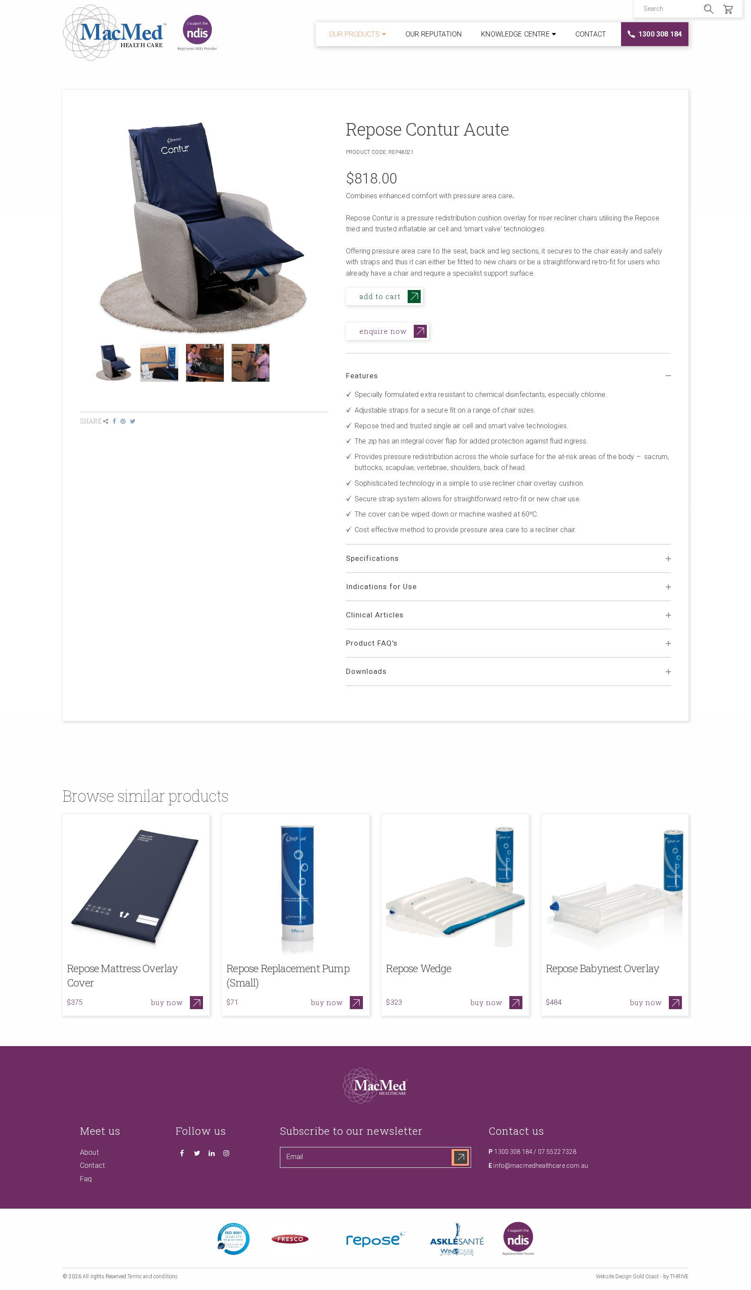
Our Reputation (433, 34)
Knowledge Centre (515, 34)
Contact (590, 34)
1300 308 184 (660, 34)
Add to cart (380, 296)
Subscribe (460, 1157)
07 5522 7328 (557, 1151)
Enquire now (383, 331)
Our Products (354, 34)
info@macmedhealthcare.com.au (540, 1165)
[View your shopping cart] (728, 11)
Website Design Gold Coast (627, 1277)
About (89, 1152)
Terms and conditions (152, 1277)
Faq (86, 1179)
